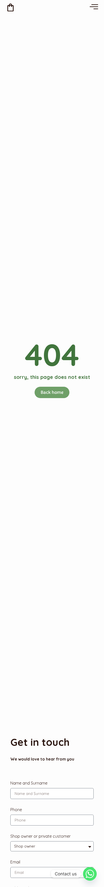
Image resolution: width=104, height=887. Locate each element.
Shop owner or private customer (40, 836)
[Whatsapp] (90, 874)
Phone (16, 809)
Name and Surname (28, 783)
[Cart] (10, 7)
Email (15, 861)
